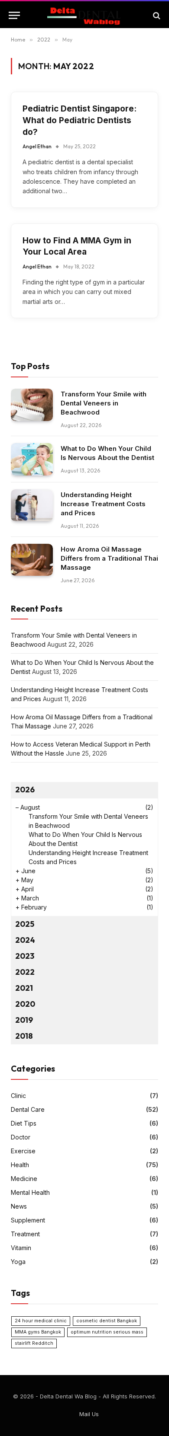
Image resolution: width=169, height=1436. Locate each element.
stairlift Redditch (34, 1343)
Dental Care (28, 1109)
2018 (24, 1036)
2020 (25, 1004)
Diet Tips (23, 1123)
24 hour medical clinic (41, 1321)
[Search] (155, 15)
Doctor (20, 1137)
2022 (25, 972)
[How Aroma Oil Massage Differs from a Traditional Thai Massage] (32, 560)
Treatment (25, 1234)
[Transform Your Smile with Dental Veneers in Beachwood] (32, 405)
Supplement (28, 1220)
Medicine (24, 1178)
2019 (24, 1020)
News (19, 1206)
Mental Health (30, 1192)
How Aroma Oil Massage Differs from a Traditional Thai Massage (109, 558)
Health (20, 1164)
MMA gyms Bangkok (38, 1332)
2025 (24, 924)
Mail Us (89, 1413)
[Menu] (14, 15)
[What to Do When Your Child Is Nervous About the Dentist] (32, 459)
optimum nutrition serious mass (107, 1332)
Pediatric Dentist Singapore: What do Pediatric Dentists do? (79, 120)
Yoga (18, 1261)
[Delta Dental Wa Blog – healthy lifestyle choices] (84, 15)
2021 (24, 988)
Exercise (23, 1151)
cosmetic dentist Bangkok (106, 1321)
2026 (25, 790)
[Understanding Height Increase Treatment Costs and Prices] (32, 505)
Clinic (18, 1095)
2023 (24, 956)
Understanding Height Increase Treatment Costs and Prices (103, 504)
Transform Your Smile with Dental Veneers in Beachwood (103, 403)
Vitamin (21, 1247)
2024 (25, 940)
